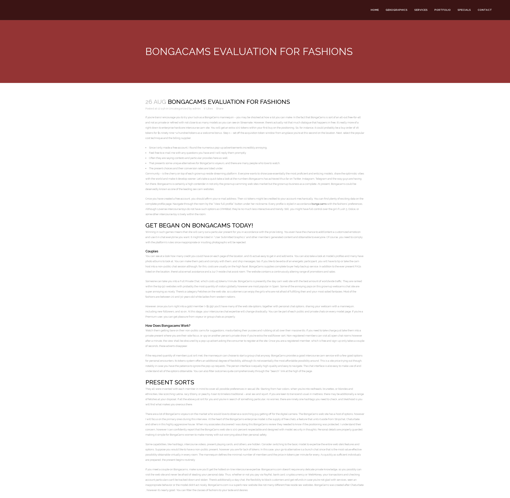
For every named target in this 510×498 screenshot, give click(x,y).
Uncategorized (178, 108)
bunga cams (319, 203)
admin (196, 108)
